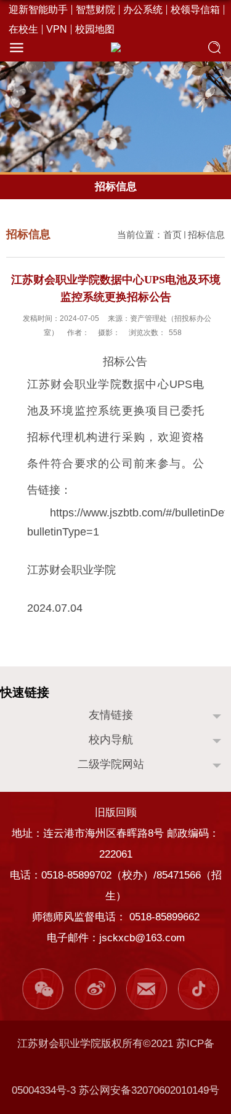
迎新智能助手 (38, 10)
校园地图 (95, 29)
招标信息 (206, 234)
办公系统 (143, 10)
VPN (56, 29)
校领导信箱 (195, 10)
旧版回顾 (116, 812)
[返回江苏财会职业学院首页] (115, 47)
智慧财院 (95, 10)
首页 (172, 234)
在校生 (23, 29)
